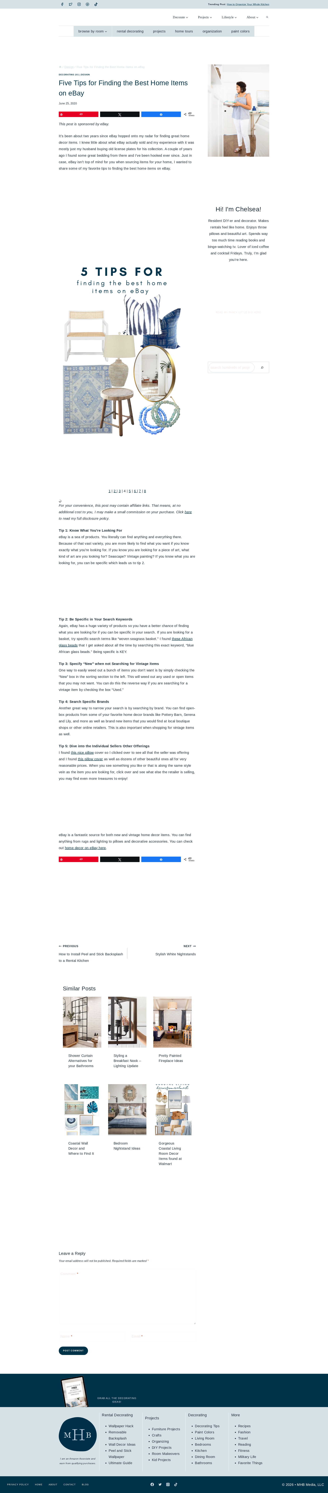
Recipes (244, 1426)
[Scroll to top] (319, 1479)
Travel (243, 1438)
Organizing (160, 1441)
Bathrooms (203, 1463)
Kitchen (201, 1451)
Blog (85, 1484)
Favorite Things (250, 1463)
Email (137, 1336)
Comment (69, 1274)
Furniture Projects (166, 1429)
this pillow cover (90, 759)
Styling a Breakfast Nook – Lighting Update (127, 1061)
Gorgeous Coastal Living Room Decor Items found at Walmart (170, 1153)
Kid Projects (161, 1460)
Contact (70, 1484)
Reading (244, 1444)
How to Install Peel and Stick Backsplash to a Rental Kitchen (91, 954)
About (53, 1484)
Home (39, 1484)
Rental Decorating (130, 31)
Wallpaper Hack (121, 1426)
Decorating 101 (69, 74)
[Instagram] (79, 4)
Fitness (244, 1451)
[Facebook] (62, 4)
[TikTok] (96, 4)
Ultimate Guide (120, 1463)
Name (66, 1336)
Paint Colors (240, 31)
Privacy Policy (18, 1484)
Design (85, 74)
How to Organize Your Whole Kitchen (248, 4)
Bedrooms (203, 1444)
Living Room (204, 1438)
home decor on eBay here (85, 848)
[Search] (262, 367)
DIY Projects (162, 1447)
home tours (184, 31)
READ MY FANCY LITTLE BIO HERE (238, 312)
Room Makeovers (166, 1454)
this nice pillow (82, 752)
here (188, 512)
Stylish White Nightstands (175, 950)
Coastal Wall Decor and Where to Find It (81, 1148)
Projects (159, 31)
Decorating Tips (207, 1426)
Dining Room (205, 1457)
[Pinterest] (87, 4)
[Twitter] (70, 4)
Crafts (156, 1435)
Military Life (247, 1457)
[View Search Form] (267, 17)
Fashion (244, 1432)
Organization (212, 31)
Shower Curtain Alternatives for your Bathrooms (81, 1061)
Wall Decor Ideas (122, 1444)
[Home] (60, 67)
